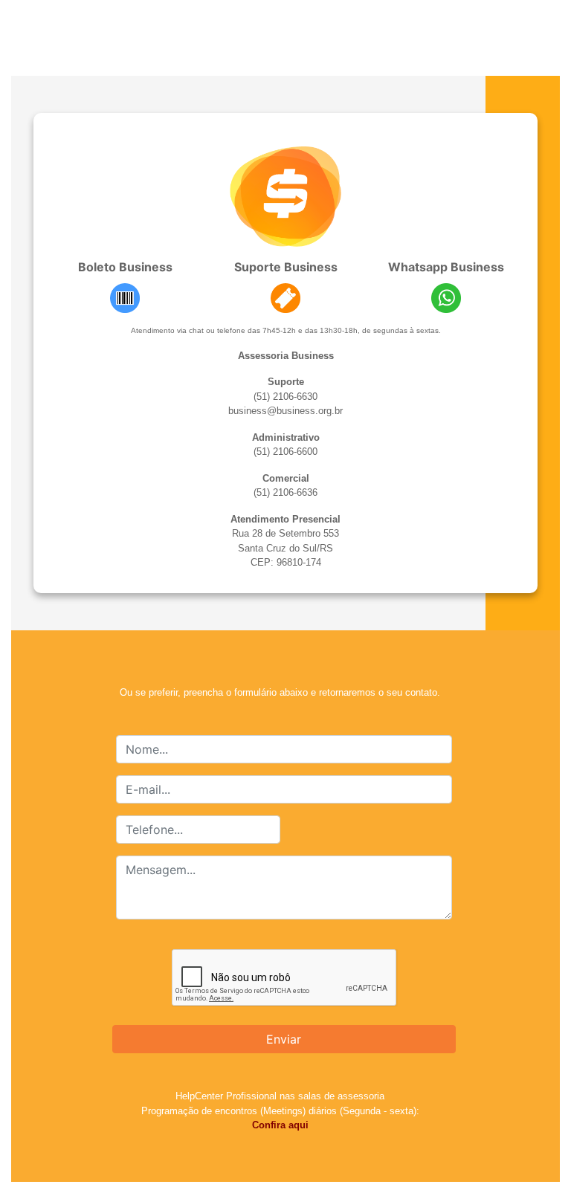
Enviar (283, 1039)
